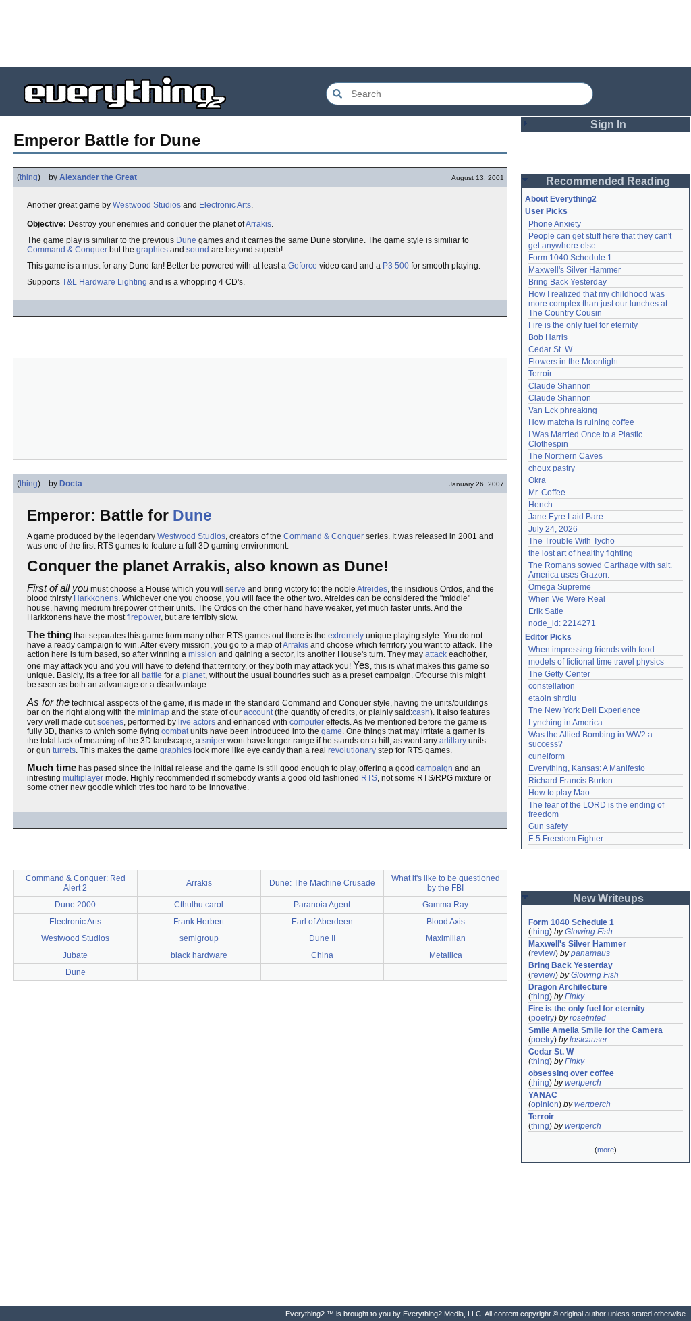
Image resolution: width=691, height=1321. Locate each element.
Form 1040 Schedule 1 (570, 257)
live (184, 722)
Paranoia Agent (322, 904)
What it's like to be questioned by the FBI (445, 883)
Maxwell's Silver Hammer (574, 270)
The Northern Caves (565, 456)
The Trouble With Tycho (571, 541)
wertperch (583, 1083)
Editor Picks (548, 637)
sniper (213, 741)
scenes (110, 722)
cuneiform (546, 756)
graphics (152, 249)
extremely (346, 635)
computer (306, 722)
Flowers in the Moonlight (573, 361)
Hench (540, 504)
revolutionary (352, 750)
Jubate (75, 955)
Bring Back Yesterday (567, 282)
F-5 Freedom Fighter (565, 838)
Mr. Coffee (546, 492)
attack (436, 654)
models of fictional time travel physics (596, 662)
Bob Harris (548, 337)
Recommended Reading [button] (608, 181)
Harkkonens (96, 598)
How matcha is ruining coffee (581, 422)
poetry (542, 1018)
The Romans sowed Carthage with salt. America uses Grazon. (600, 570)
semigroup (199, 938)
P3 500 (396, 266)
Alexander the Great (98, 177)
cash (421, 712)
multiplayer (83, 778)
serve (235, 589)
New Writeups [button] (608, 898)
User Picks (546, 211)
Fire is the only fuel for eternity (583, 325)
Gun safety (548, 826)
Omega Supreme (559, 587)
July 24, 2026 (553, 529)
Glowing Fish (589, 931)
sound (197, 249)
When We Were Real (566, 599)
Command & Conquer (67, 249)
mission (202, 654)
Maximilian (446, 938)
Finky (574, 996)
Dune (186, 240)
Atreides (372, 589)
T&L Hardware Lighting (104, 282)
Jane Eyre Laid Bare (565, 517)
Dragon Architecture (567, 987)
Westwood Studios (147, 205)
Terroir (540, 373)
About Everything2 (561, 199)
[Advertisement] (345, 33)
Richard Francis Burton (570, 780)
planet (193, 675)
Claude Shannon (559, 386)
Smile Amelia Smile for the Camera (595, 1030)
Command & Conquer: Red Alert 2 (76, 883)
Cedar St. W (550, 349)
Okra (537, 480)
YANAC (542, 1095)
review (543, 953)
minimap (153, 712)
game (331, 731)
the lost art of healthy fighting (580, 553)
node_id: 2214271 (562, 623)
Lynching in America (565, 722)
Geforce (302, 266)
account (258, 712)
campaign (434, 768)
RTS (369, 778)
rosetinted (588, 1018)
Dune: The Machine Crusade (322, 883)
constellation (551, 686)
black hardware (199, 955)
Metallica (445, 955)
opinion (545, 1104)
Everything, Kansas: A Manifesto (586, 768)
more (605, 1150)
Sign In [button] (608, 124)
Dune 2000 (75, 904)
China (322, 955)
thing (29, 177)
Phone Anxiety (554, 224)
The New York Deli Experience (584, 710)
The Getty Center (559, 674)
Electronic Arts (225, 205)
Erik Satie (545, 611)
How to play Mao (559, 792)
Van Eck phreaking (562, 410)
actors (204, 722)
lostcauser (588, 1039)
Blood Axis (445, 921)
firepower (144, 617)
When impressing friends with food (591, 649)
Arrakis (258, 224)
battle (152, 675)
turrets (64, 750)
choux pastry (551, 468)
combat (174, 731)
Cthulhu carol (198, 904)
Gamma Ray (445, 904)
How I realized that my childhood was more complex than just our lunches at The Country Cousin (598, 303)
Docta (70, 483)
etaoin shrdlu (552, 698)
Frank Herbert (198, 921)
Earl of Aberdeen (322, 921)
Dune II (322, 938)
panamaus (590, 953)
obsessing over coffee (571, 1073)
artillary (452, 741)
